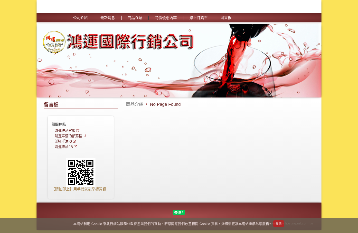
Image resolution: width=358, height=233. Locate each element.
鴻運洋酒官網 (65, 131)
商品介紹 (134, 104)
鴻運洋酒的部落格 (68, 136)
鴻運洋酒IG (63, 141)
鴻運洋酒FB (64, 147)
